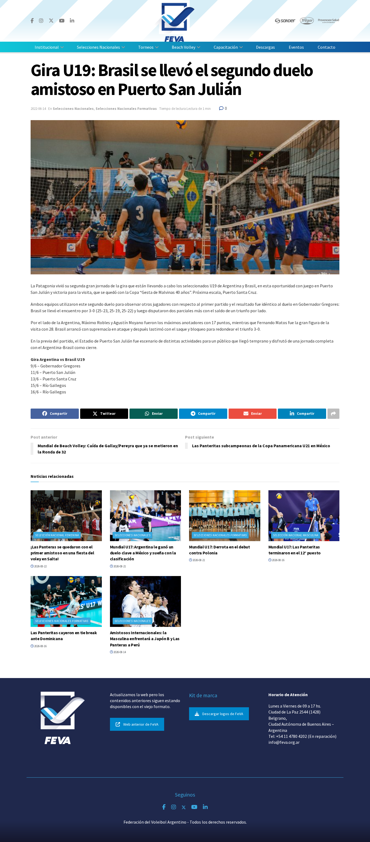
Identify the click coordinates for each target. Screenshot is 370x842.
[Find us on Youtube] (61, 21)
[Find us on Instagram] (41, 21)
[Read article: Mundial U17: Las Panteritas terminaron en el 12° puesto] (304, 515)
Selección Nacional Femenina (57, 535)
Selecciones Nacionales (98, 47)
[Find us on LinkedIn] (72, 21)
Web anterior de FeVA (140, 724)
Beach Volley (183, 47)
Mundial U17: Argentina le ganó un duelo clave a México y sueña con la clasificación (143, 553)
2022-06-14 (38, 108)
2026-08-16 (277, 560)
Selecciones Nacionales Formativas (126, 108)
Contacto (326, 47)
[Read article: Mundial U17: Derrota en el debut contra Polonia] (224, 515)
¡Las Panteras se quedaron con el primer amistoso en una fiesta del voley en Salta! (62, 553)
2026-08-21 (119, 566)
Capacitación (226, 47)
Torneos (146, 47)
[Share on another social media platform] (333, 414)
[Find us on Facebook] (32, 21)
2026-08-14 (119, 652)
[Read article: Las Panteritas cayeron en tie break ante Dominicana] (66, 601)
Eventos (296, 47)
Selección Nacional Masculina (296, 535)
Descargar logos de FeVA (222, 713)
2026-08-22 (40, 566)
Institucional (47, 47)
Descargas (265, 47)
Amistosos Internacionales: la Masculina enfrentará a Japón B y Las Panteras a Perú (145, 638)
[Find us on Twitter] (51, 21)
